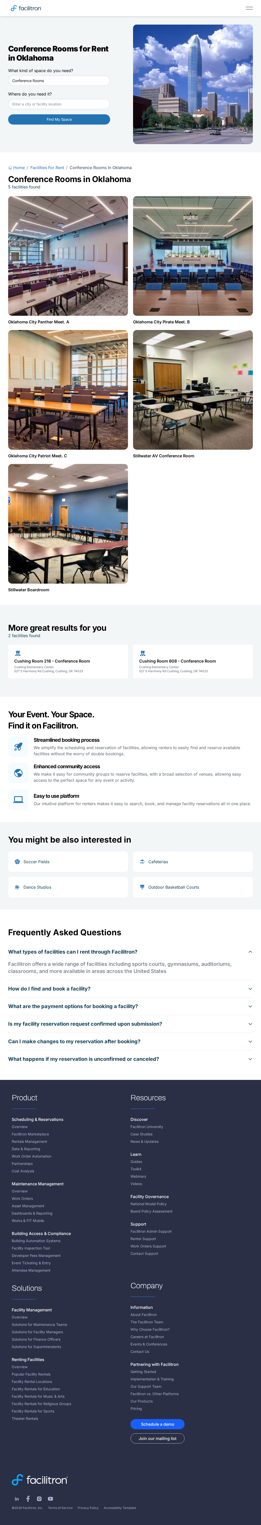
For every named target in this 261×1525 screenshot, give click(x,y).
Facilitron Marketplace (30, 1134)
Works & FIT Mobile (28, 1220)
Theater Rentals (25, 1418)
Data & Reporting (26, 1149)
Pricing (136, 1408)
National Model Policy (148, 1204)
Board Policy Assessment (151, 1211)
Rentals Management (29, 1141)
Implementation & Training (152, 1379)
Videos (136, 1183)
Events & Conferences (148, 1344)
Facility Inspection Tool (31, 1248)
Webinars (138, 1176)
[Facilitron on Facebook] (28, 1499)
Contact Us (139, 1351)
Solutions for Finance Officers (36, 1339)
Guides (136, 1161)
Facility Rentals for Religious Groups (41, 1404)
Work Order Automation (31, 1156)
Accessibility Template (120, 1508)
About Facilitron (143, 1314)
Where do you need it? (30, 94)
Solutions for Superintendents (36, 1346)
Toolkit (135, 1169)
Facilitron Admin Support (151, 1231)
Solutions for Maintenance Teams (39, 1324)
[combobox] (59, 81)
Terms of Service (60, 1508)
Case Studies (141, 1134)
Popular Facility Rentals (31, 1374)
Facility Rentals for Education (36, 1389)
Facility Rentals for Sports (33, 1411)
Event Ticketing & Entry (31, 1263)
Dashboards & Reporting (32, 1213)
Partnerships (22, 1163)
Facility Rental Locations (32, 1381)
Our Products (141, 1401)
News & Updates (144, 1141)
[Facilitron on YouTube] (50, 1499)
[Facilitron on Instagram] (39, 1499)
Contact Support (144, 1253)
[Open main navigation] (249, 8)
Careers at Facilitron (147, 1337)
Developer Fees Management (36, 1255)
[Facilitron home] (26, 8)
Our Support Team (145, 1386)
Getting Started (143, 1371)
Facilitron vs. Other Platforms (154, 1394)
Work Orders (22, 1198)
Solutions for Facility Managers (37, 1332)
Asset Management (28, 1206)
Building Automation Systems (36, 1241)
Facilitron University (146, 1126)
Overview (20, 1126)
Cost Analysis (23, 1171)
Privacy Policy (88, 1508)
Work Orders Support (148, 1246)
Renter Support (143, 1239)
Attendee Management (31, 1270)
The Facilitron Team (146, 1322)
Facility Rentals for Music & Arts (38, 1396)
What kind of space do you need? (40, 70)
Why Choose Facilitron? (149, 1329)
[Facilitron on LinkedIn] (17, 1499)
